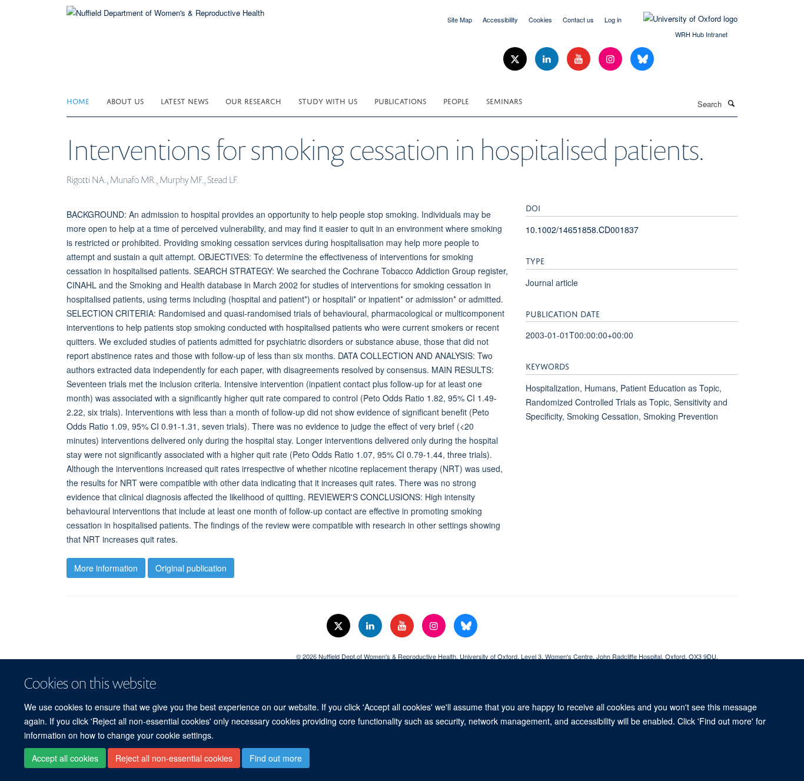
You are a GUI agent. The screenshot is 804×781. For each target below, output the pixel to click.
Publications (400, 100)
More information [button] (106, 568)
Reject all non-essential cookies (173, 758)
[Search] (731, 103)
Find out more (276, 758)
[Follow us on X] (516, 59)
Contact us (578, 19)
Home (78, 100)
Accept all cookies (65, 758)
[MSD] (172, 652)
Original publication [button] (191, 568)
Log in (613, 19)
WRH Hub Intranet (701, 34)
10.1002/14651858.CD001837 (582, 229)
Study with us (327, 100)
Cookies (540, 19)
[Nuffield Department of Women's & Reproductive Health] (165, 8)
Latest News (184, 100)
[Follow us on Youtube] (580, 59)
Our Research (253, 100)
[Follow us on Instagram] (611, 59)
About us (125, 100)
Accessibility (500, 19)
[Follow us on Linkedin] (548, 59)
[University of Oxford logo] (681, 19)
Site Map (459, 19)
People (456, 100)
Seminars (504, 100)
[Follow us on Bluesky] (642, 59)
